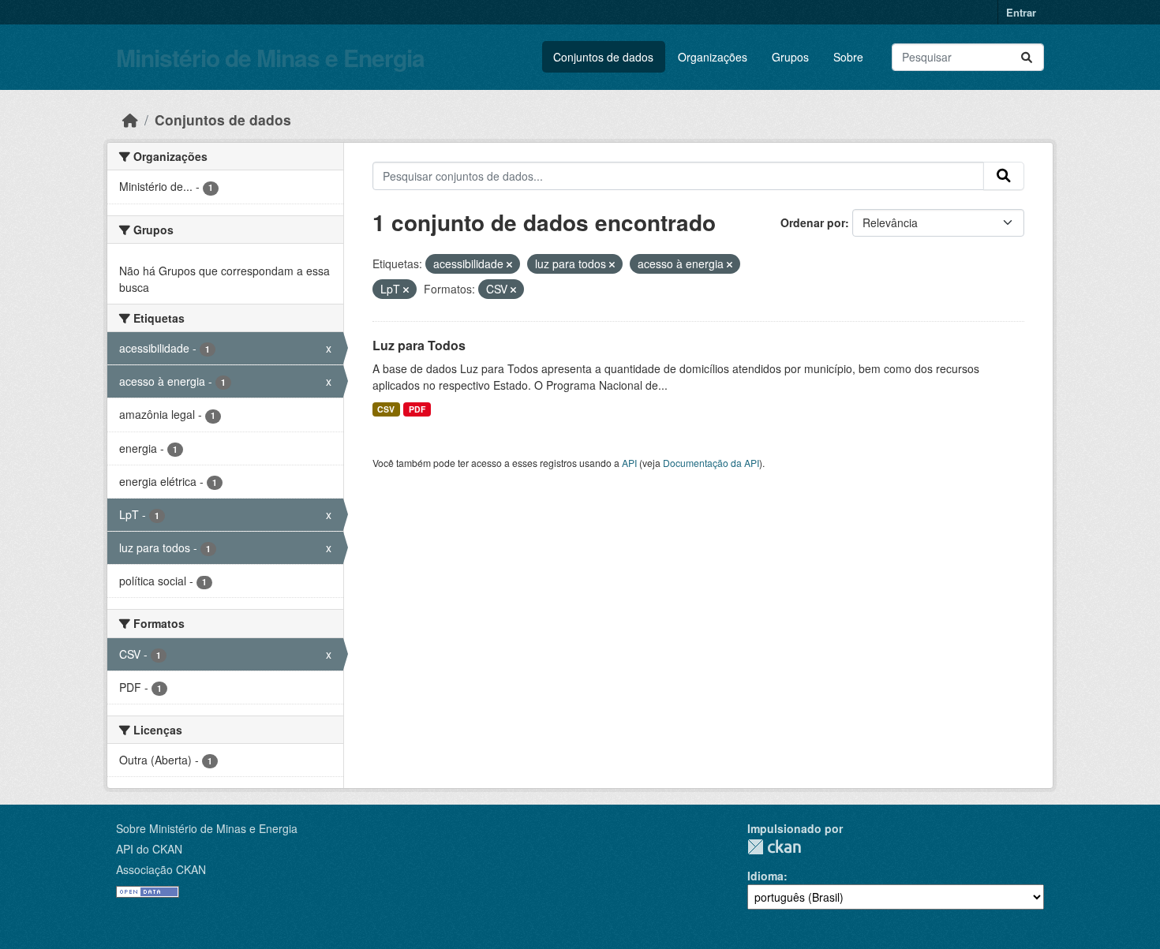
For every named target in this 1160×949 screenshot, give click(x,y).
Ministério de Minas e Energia (270, 57)
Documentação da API (711, 462)
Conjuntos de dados (603, 57)
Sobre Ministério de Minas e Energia (206, 828)
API (629, 462)
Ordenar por (812, 222)
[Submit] (1026, 57)
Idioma (765, 876)
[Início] (130, 119)
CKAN (774, 847)
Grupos (790, 57)
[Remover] (509, 264)
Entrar (1021, 12)
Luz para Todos (419, 345)
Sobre (848, 57)
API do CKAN (149, 849)
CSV (386, 409)
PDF (417, 409)
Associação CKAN (161, 869)
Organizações (712, 57)
